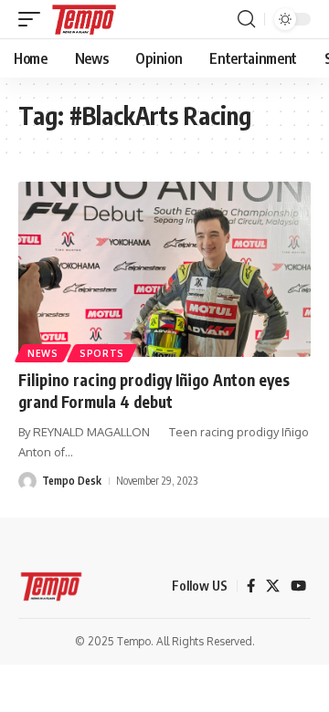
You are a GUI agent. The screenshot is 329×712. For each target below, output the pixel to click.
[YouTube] (298, 586)
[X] (272, 586)
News (42, 353)
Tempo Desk (71, 480)
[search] (246, 19)
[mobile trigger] (33, 19)
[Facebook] (251, 586)
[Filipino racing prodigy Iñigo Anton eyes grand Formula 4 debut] (164, 269)
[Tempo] (84, 19)
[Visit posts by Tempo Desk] (27, 481)
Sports (102, 353)
